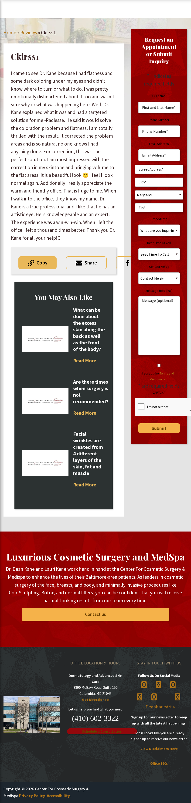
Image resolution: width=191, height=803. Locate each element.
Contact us (95, 614)
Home (9, 32)
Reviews (28, 32)
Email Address (159, 144)
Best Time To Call (159, 243)
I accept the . (158, 376)
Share (91, 263)
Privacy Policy (32, 795)
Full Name (159, 96)
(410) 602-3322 (95, 718)
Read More (84, 360)
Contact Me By (159, 266)
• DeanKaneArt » (159, 707)
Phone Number (159, 120)
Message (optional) (159, 291)
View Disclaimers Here (159, 748)
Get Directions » (95, 699)
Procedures (159, 219)
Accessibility (58, 795)
